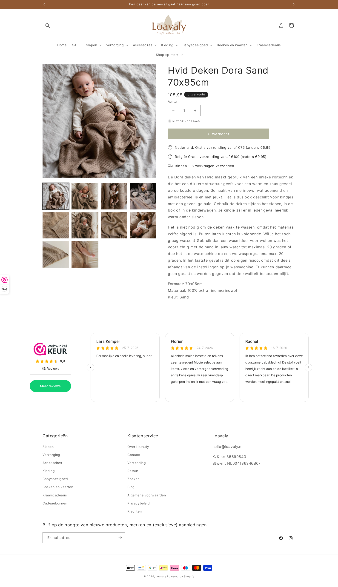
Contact (133, 455)
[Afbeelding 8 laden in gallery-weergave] (143, 225)
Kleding (49, 471)
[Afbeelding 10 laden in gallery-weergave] (85, 254)
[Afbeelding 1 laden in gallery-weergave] (56, 196)
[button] (48, 25)
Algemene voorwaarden (146, 495)
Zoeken (133, 479)
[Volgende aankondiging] (294, 4)
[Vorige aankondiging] (44, 4)
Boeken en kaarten (58, 487)
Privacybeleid (138, 503)
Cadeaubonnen (55, 503)
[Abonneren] (120, 537)
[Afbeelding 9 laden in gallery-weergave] (56, 254)
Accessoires (52, 463)
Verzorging (51, 455)
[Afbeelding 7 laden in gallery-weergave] (114, 225)
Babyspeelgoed (55, 479)
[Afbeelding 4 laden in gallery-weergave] (143, 196)
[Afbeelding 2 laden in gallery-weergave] (85, 196)
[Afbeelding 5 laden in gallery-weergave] (56, 225)
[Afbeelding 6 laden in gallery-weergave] (85, 225)
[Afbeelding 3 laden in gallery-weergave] (114, 196)
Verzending (136, 463)
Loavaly (161, 576)
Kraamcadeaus (55, 495)
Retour (132, 471)
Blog (131, 487)
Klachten (134, 511)
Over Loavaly (138, 447)
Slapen (48, 447)
